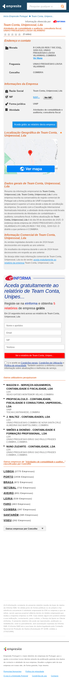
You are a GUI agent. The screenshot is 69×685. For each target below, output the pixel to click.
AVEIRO (9, 493)
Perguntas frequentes (12, 671)
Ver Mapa (37, 58)
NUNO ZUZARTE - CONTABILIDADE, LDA (30, 446)
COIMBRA (10, 509)
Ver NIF (48, 97)
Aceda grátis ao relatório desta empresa (34, 124)
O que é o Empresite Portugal (16, 676)
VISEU (8, 520)
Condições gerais (29, 363)
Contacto (54, 676)
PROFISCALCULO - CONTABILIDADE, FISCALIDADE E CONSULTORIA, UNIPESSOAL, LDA (34, 403)
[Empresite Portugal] (12, 7)
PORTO (8, 476)
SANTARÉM (11, 514)
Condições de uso (39, 676)
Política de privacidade (15, 365)
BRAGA (8, 482)
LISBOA (9, 471)
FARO (7, 504)
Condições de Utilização (50, 363)
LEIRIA (8, 498)
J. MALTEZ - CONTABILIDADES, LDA (28, 416)
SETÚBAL (10, 487)
